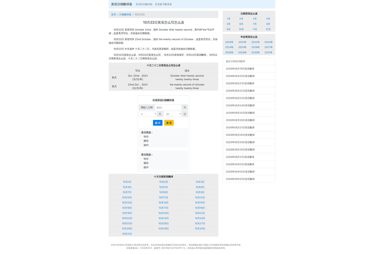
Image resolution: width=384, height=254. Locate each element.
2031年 (269, 52)
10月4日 (127, 187)
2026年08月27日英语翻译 (240, 127)
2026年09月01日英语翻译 (240, 164)
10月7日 (127, 192)
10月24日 (200, 218)
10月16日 (127, 207)
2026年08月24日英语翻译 (240, 105)
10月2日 (163, 181)
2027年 (268, 47)
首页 (113, 14)
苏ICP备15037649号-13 (173, 248)
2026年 (255, 47)
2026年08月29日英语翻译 (240, 142)
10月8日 (163, 192)
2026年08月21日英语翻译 (240, 83)
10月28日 (127, 228)
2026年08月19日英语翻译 (240, 68)
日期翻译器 (125, 14)
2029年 (242, 52)
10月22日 (127, 218)
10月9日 (200, 192)
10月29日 (163, 228)
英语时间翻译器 (144, 4)
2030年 (255, 52)
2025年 (242, 47)
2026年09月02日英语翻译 (240, 171)
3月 (255, 18)
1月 (228, 18)
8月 (268, 23)
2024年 (229, 47)
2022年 (255, 42)
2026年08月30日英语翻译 (240, 149)
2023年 (268, 42)
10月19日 (127, 213)
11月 (255, 29)
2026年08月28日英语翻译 (240, 134)
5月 (229, 23)
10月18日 (200, 207)
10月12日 (200, 197)
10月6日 (200, 187)
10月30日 (200, 228)
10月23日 (163, 218)
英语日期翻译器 (121, 4)
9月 (229, 29)
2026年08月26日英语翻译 (240, 120)
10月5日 (163, 187)
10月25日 (127, 223)
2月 (241, 18)
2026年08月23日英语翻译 (240, 98)
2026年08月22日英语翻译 (240, 90)
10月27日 (200, 223)
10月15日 (200, 202)
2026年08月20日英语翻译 (240, 75)
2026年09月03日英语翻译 (240, 178)
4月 (268, 18)
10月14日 (163, 202)
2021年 (242, 42)
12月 (268, 29)
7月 (255, 23)
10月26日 (163, 223)
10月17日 (163, 207)
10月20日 (163, 213)
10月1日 (127, 181)
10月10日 (127, 197)
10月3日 (200, 181)
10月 (241, 29)
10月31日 (127, 233)
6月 (241, 23)
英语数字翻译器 (163, 4)
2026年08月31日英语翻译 (240, 156)
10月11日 (163, 197)
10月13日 (127, 202)
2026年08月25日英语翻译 (240, 112)
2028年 (229, 52)
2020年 (229, 42)
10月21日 (200, 213)
